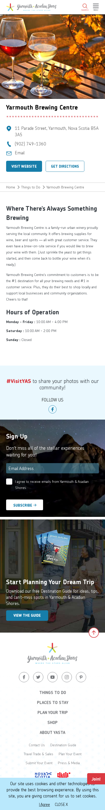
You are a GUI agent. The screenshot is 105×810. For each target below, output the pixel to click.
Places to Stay (52, 702)
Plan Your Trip (52, 712)
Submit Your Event (38, 762)
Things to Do (30, 187)
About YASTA (52, 732)
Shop (52, 722)
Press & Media (69, 762)
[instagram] (67, 677)
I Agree (44, 804)
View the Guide (27, 615)
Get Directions (65, 166)
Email (19, 152)
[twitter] (38, 677)
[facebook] (52, 409)
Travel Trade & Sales (38, 753)
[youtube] (52, 677)
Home (10, 187)
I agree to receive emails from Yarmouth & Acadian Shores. (52, 484)
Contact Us (37, 744)
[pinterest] (81, 677)
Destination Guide (63, 744)
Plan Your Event (70, 753)
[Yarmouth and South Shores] (31, 7)
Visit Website (24, 166)
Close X (61, 804)
